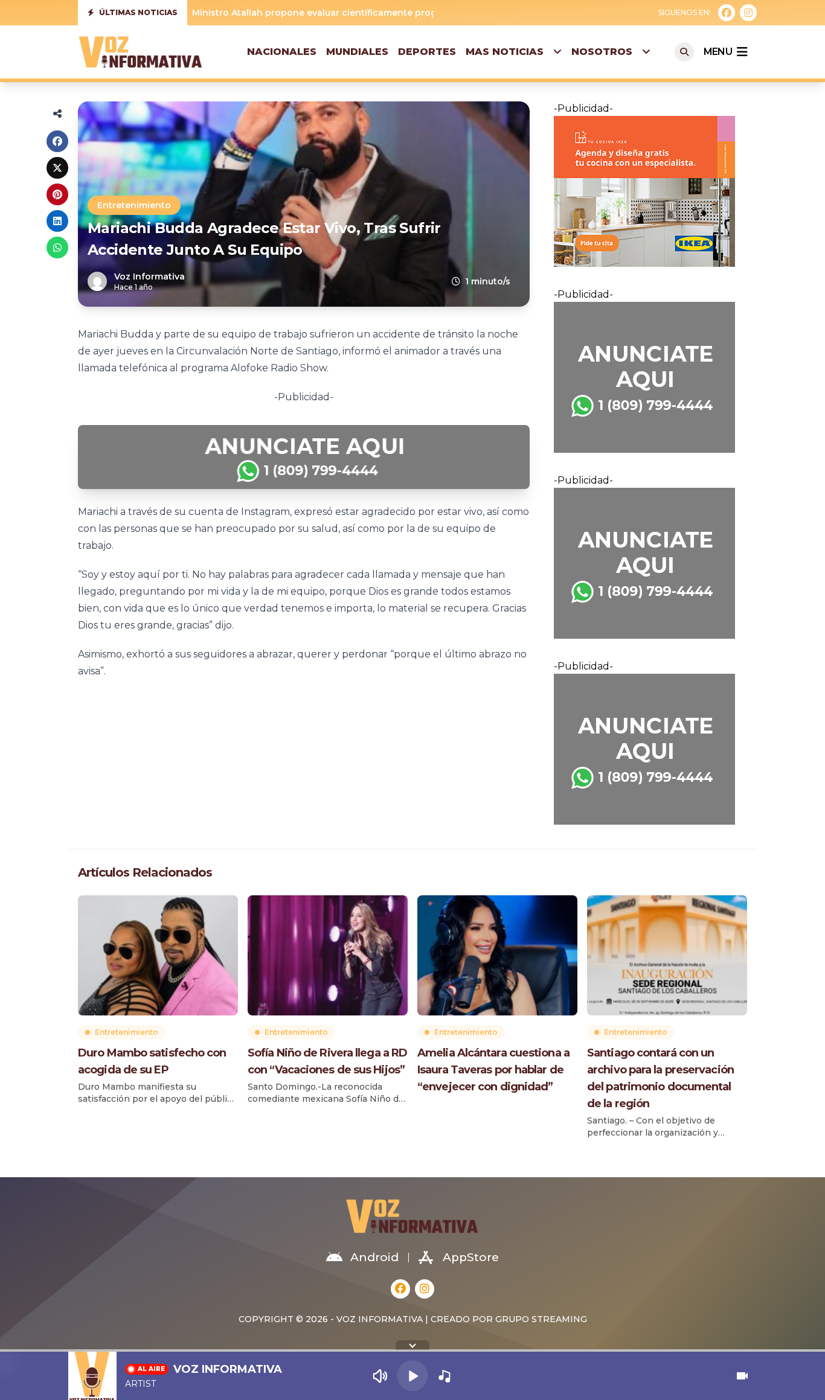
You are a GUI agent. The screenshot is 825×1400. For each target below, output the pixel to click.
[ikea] (650, 191)
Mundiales (357, 51)
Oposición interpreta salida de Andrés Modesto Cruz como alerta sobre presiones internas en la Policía (424, 12)
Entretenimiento (134, 205)
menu (718, 51)
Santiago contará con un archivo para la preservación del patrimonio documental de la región (660, 1078)
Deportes (427, 51)
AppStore (471, 1257)
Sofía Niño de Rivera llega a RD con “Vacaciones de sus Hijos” (327, 1061)
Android (374, 1257)
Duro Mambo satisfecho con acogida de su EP (152, 1061)
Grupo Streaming (541, 1319)
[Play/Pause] (412, 1375)
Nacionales (281, 51)
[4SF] (304, 457)
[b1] (650, 377)
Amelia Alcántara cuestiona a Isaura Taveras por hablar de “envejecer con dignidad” (493, 1069)
